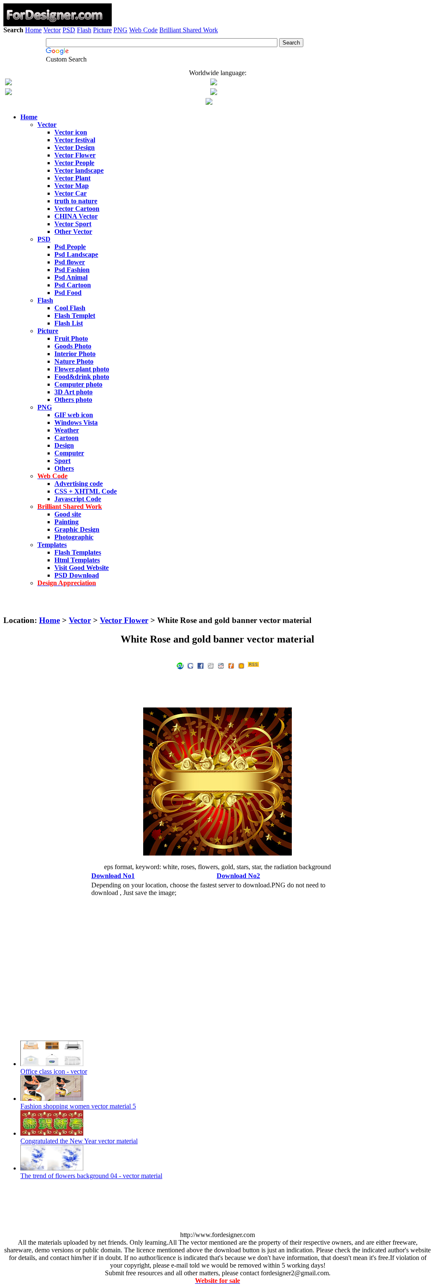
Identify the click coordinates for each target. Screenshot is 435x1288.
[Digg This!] (210, 665)
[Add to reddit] (221, 665)
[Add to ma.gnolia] (241, 665)
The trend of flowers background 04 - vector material (91, 1175)
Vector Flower (124, 620)
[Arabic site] (209, 102)
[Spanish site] (213, 83)
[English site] (8, 83)
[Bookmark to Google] (190, 665)
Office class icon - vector (53, 1071)
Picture (102, 30)
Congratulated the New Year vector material (79, 1141)
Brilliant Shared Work (188, 30)
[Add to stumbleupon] (180, 665)
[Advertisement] (217, 58)
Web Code (143, 30)
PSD (68, 30)
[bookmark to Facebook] (200, 665)
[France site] (8, 92)
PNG (120, 30)
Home (33, 30)
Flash (84, 30)
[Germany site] (213, 92)
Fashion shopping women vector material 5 (78, 1106)
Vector (52, 30)
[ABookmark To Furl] (231, 665)
